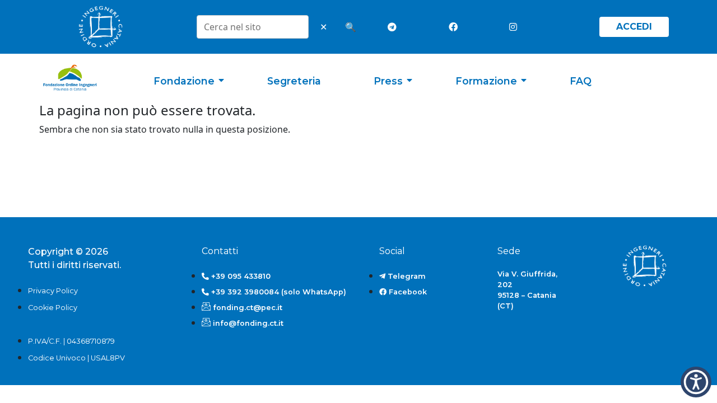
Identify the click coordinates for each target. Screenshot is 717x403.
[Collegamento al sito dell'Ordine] (100, 27)
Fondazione (184, 81)
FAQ (581, 81)
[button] (696, 382)
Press (388, 81)
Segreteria (294, 81)
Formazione (486, 81)
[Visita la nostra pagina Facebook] (455, 27)
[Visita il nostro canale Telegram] (394, 27)
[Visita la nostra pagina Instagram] (516, 27)
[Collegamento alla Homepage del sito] (70, 77)
